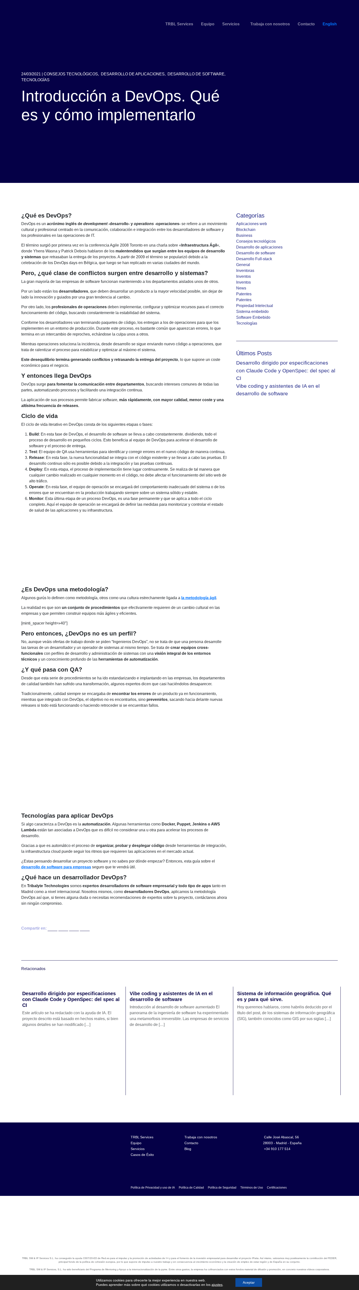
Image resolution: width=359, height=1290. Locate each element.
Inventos (243, 276)
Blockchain (245, 230)
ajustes (216, 1285)
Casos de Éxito (142, 1155)
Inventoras (245, 270)
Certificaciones (277, 1187)
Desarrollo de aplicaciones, (133, 74)
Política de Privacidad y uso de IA (153, 1187)
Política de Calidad (191, 1187)
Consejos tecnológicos (256, 241)
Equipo (207, 24)
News (241, 288)
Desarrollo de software (255, 253)
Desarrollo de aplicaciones (259, 247)
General (243, 265)
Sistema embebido (252, 311)
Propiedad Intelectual (254, 306)
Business (244, 235)
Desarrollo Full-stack (254, 259)
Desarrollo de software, (196, 74)
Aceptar (249, 1282)
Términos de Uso (251, 1187)
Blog (187, 1149)
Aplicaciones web (251, 224)
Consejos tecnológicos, (71, 74)
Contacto (306, 24)
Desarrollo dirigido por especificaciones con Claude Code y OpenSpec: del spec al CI (285, 370)
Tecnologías (35, 80)
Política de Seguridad (222, 1187)
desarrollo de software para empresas (56, 867)
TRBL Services (179, 24)
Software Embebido (253, 317)
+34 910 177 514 (277, 1149)
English (330, 24)
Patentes (244, 294)
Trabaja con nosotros (270, 24)
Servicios (231, 24)
